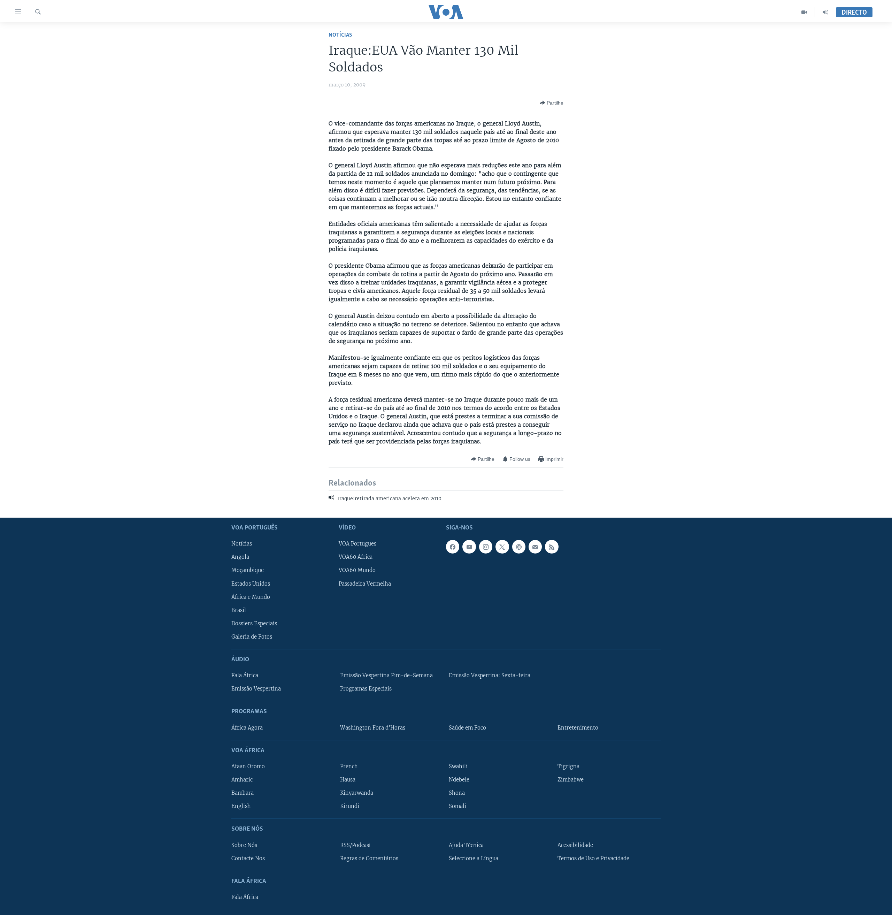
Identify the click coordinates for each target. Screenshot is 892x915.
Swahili (458, 766)
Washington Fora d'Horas (372, 727)
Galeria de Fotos (251, 637)
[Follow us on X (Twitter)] (502, 546)
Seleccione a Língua (473, 858)
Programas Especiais (366, 689)
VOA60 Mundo (357, 570)
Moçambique (247, 570)
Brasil (238, 610)
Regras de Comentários (369, 858)
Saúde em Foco (467, 727)
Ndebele (459, 780)
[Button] (551, 103)
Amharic (242, 780)
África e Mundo (250, 597)
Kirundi (349, 806)
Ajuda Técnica (466, 845)
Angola (240, 557)
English (241, 806)
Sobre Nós (244, 845)
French (349, 766)
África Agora (247, 727)
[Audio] (825, 12)
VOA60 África (355, 557)
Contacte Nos (248, 858)
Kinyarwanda (356, 793)
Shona (457, 793)
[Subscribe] (535, 546)
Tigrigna (568, 766)
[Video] (804, 12)
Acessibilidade (575, 845)
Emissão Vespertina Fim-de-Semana (386, 675)
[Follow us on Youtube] (469, 546)
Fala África (244, 675)
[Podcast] (518, 546)
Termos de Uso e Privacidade (593, 858)
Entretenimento (578, 727)
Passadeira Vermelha (365, 583)
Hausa (347, 780)
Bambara (242, 793)
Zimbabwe (571, 780)
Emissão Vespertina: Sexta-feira (489, 675)
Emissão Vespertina (256, 689)
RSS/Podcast (355, 845)
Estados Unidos (250, 583)
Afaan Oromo (248, 766)
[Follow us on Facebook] (452, 546)
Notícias (340, 35)
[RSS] (551, 546)
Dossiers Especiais (254, 623)
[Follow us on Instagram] (485, 546)
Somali (457, 806)
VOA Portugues (357, 544)
